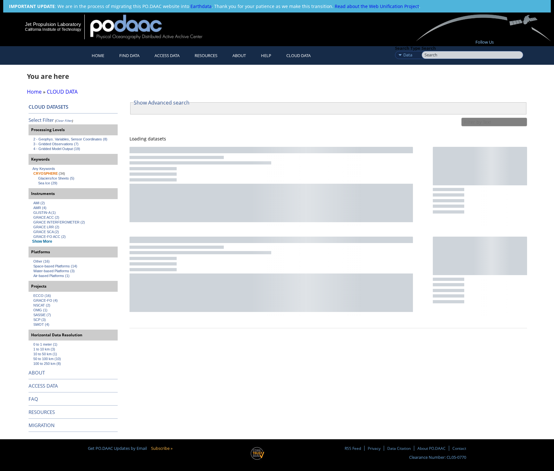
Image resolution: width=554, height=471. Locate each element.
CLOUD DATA (298, 55)
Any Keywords (43, 169)
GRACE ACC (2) (46, 217)
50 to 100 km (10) (47, 359)
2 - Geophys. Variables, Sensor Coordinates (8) (70, 139)
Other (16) (41, 261)
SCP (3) (39, 320)
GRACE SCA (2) (46, 232)
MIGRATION (42, 425)
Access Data (167, 55)
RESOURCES (206, 55)
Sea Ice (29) (47, 183)
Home (98, 55)
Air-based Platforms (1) (51, 276)
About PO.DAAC (431, 448)
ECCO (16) (42, 296)
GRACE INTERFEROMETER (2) (59, 222)
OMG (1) (40, 310)
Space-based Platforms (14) (55, 266)
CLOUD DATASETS (48, 107)
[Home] (152, 26)
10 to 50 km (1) (45, 354)
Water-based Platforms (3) (54, 271)
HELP (266, 55)
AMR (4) (39, 208)
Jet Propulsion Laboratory (53, 24)
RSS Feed (353, 448)
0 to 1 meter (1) (45, 344)
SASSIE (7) (42, 315)
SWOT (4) (41, 324)
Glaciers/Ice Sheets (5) (56, 178)
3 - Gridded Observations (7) (56, 144)
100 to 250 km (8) (47, 364)
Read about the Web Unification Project (377, 6)
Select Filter (41, 120)
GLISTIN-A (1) (44, 212)
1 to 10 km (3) (44, 349)
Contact (459, 448)
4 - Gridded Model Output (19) (56, 149)
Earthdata (201, 6)
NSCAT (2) (41, 305)
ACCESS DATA (43, 386)
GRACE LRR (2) (46, 227)
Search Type (407, 48)
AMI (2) (39, 203)
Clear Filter (64, 120)
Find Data (129, 55)
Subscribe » (161, 448)
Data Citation (399, 448)
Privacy (374, 448)
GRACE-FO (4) (45, 300)
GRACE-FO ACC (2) (49, 237)
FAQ (33, 399)
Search (429, 48)
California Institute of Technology (53, 29)
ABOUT (37, 372)
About (239, 55)
